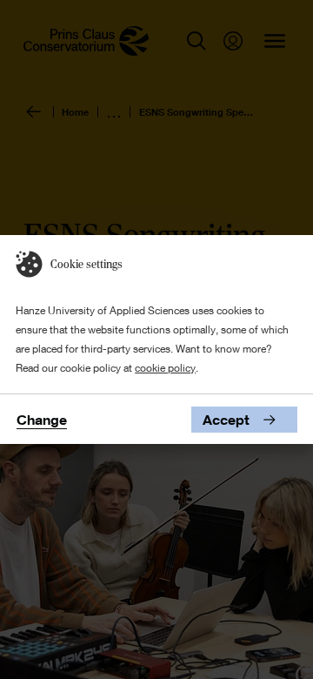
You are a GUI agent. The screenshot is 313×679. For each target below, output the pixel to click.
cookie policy (165, 367)
